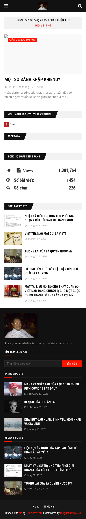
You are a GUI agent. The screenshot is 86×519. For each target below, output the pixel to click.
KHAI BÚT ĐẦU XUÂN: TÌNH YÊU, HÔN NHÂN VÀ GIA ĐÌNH (52, 422)
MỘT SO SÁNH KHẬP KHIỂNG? (32, 79)
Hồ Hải (12, 87)
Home (36, 506)
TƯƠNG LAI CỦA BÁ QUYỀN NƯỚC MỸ (49, 251)
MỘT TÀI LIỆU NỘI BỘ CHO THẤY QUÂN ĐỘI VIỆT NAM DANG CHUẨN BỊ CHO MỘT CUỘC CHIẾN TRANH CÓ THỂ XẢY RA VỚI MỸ (52, 291)
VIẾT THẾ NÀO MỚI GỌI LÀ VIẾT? (45, 233)
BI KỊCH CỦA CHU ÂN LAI (40, 402)
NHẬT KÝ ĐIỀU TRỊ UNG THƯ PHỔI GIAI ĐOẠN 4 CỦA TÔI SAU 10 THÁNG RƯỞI (50, 218)
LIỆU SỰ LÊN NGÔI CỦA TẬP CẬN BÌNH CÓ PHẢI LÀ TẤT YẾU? (51, 271)
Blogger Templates (70, 513)
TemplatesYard (34, 513)
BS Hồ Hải (48, 506)
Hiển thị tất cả (43, 25)
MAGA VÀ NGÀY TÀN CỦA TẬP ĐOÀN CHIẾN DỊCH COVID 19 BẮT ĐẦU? (51, 386)
